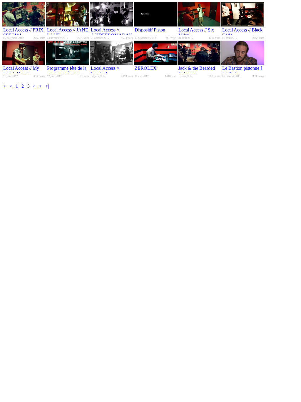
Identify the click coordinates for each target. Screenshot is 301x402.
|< (4, 86)
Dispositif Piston (150, 29)
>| (47, 86)
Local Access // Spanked (105, 71)
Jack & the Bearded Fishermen (196, 71)
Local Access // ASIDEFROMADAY (111, 32)
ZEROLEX (146, 68)
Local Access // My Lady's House (21, 71)
